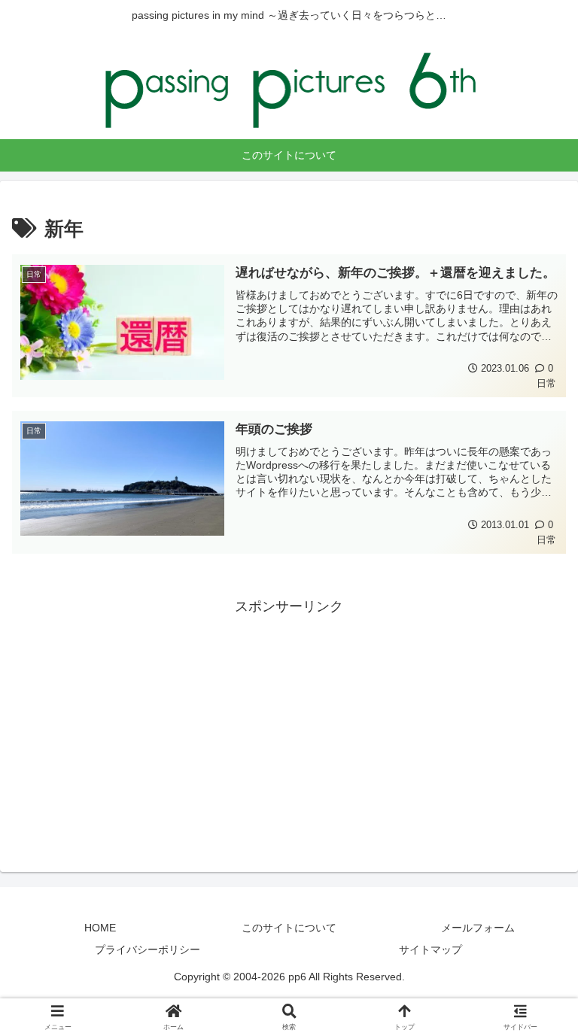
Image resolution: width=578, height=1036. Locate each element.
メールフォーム (478, 928)
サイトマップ (430, 949)
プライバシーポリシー (147, 949)
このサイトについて (289, 928)
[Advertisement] (289, 723)
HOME (100, 928)
